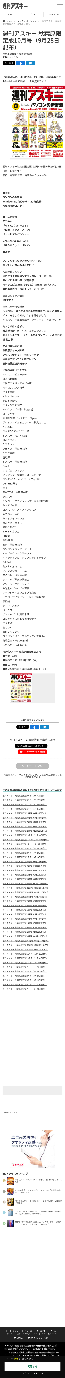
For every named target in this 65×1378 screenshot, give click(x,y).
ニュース (28, 1330)
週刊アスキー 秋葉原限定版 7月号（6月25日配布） (25, 910)
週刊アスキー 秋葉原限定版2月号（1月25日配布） (25, 967)
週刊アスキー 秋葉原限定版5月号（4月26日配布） (25, 980)
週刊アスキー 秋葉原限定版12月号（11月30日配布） (26, 958)
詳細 (16, 1359)
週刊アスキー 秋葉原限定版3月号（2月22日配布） (25, 971)
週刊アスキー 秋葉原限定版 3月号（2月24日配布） (25, 822)
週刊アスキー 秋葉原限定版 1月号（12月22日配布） (25, 831)
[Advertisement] (32, 1018)
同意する (32, 1366)
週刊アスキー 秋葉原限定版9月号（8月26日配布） (25, 848)
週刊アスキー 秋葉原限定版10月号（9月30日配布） (25, 844)
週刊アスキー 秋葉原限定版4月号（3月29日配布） (25, 976)
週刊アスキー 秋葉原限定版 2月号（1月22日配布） (25, 932)
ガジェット (41, 1330)
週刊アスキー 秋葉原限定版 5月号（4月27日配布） (25, 813)
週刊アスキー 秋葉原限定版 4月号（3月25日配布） (25, 870)
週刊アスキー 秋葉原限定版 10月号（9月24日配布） (25, 897)
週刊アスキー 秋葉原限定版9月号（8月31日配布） (25, 796)
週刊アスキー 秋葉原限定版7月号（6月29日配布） (25, 804)
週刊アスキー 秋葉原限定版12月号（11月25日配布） (26, 835)
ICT (35, 1333)
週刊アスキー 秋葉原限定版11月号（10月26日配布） (26, 954)
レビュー (16, 1330)
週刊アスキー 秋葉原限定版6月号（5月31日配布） (25, 984)
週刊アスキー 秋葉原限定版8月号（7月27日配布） (25, 800)
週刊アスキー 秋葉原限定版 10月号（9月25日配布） (25, 949)
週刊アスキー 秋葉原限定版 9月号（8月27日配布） (25, 901)
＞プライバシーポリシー (32, 1373)
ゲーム (53, 1330)
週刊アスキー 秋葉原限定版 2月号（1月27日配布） (25, 826)
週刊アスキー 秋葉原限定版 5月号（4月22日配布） (25, 866)
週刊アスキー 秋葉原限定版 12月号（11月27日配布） (26, 941)
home (9, 21)
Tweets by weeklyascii (10, 1112)
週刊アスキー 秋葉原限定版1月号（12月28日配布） (25, 963)
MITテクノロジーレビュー (41, 1338)
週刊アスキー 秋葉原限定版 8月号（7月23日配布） (25, 905)
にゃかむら (12, 57)
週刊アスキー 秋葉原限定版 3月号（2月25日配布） (25, 875)
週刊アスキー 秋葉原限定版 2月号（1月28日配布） (25, 879)
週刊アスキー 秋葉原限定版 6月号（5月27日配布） (25, 862)
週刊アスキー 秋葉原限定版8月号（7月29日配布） (25, 853)
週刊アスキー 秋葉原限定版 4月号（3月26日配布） (25, 923)
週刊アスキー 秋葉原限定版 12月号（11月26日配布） (26, 888)
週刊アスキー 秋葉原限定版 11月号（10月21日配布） (26, 945)
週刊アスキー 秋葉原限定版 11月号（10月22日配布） (26, 892)
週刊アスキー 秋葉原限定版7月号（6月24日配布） (25, 857)
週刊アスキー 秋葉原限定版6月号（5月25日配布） (25, 809)
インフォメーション (26, 21)
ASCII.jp (20, 1338)
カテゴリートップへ (33, 766)
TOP (6, 1330)
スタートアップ (32, 14)
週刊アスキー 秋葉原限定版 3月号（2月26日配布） (25, 927)
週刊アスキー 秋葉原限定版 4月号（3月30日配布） (25, 818)
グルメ (10, 14)
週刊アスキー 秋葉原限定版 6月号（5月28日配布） (25, 914)
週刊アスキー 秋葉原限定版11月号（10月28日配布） (26, 840)
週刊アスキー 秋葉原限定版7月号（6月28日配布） (25, 989)
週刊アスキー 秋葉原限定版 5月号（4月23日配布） (25, 919)
